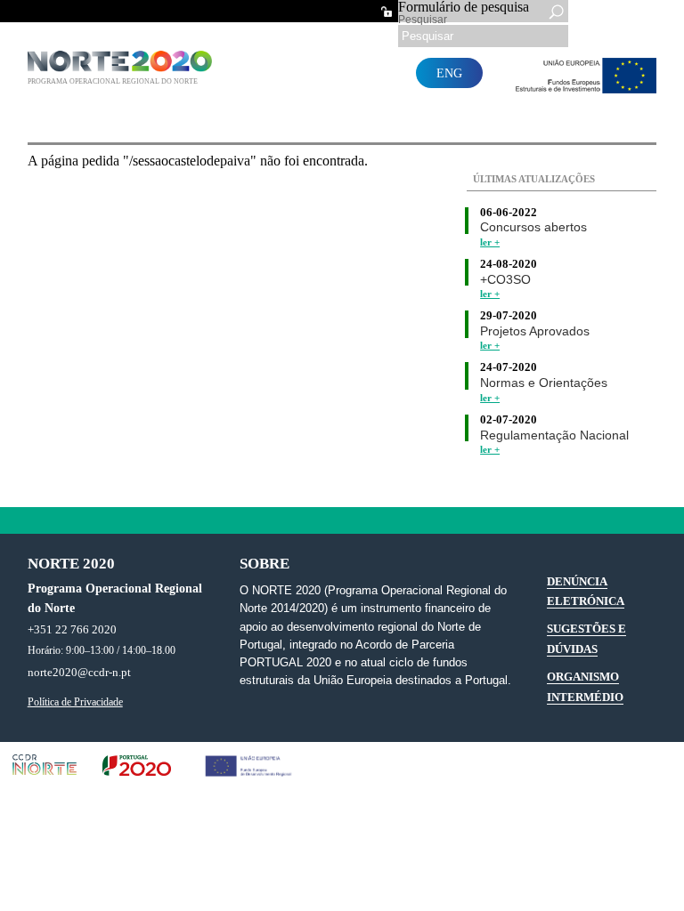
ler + (490, 242)
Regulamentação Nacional (554, 435)
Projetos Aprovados (535, 331)
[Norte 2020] (122, 67)
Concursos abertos (533, 227)
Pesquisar (422, 19)
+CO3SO (505, 279)
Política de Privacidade (75, 702)
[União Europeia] (582, 88)
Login (386, 11)
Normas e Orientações (543, 383)
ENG (449, 73)
